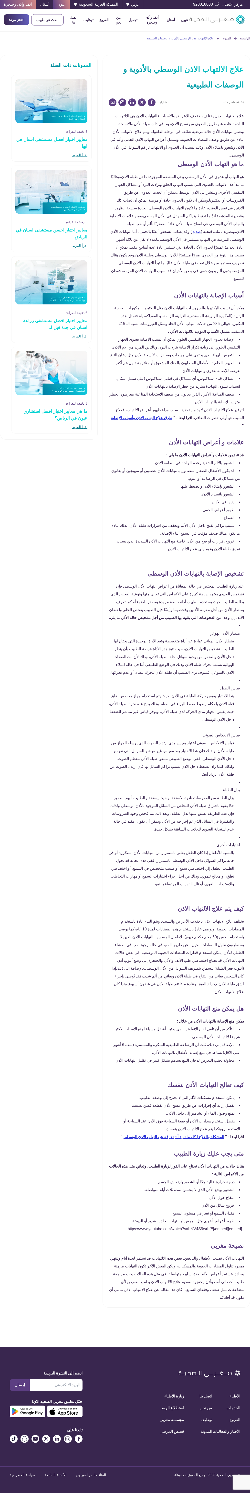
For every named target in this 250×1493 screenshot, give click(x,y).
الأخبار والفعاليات (232, 1431)
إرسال (20, 1385)
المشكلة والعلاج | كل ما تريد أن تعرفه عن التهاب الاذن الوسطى (174, 1137)
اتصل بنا (73, 19)
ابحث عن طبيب (47, 20)
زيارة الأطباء (176, 1396)
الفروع (104, 20)
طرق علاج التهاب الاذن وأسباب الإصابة (141, 418)
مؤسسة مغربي (176, 1420)
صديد (197, 231)
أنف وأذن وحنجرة (152, 19)
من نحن (119, 19)
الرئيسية (245, 38)
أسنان (171, 20)
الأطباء (234, 1396)
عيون (184, 20)
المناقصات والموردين (91, 1475)
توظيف (88, 20)
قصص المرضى (176, 1431)
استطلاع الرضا (176, 1408)
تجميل (133, 20)
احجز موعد (16, 20)
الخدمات (233, 1408)
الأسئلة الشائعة (55, 1475)
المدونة (226, 38)
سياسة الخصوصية (22, 1475)
